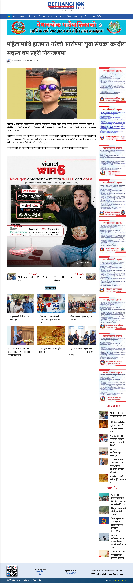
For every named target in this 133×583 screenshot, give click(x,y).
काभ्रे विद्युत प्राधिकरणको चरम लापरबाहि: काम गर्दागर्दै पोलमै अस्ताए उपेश (118, 541)
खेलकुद (62, 16)
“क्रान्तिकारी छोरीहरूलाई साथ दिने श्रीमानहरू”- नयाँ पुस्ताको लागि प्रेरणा (118, 499)
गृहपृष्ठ (15, 16)
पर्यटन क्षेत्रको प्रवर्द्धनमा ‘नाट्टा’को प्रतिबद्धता (81, 318)
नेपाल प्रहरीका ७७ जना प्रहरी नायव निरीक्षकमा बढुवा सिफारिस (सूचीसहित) (117, 525)
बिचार (69, 16)
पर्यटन (30, 16)
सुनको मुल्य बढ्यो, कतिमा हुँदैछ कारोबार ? (50, 350)
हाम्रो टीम (40, 574)
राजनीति (37, 16)
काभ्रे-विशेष (97, 16)
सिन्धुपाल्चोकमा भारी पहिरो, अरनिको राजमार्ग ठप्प (118, 511)
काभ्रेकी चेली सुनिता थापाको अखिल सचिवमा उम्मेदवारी (118, 555)
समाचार (22, 16)
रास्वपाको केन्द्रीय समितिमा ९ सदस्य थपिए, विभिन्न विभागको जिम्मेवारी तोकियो (19, 352)
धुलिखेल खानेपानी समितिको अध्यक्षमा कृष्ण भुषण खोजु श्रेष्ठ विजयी (49, 320)
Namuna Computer (120, 580)
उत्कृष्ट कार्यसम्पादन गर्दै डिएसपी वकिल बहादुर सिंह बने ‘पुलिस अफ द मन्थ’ (81, 352)
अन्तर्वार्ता (45, 16)
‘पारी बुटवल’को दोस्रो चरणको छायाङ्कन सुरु (19, 318)
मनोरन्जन (54, 16)
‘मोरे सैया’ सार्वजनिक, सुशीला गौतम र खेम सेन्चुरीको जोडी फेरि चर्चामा (118, 427)
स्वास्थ (76, 16)
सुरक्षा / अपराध (86, 16)
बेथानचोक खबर (16, 61)
